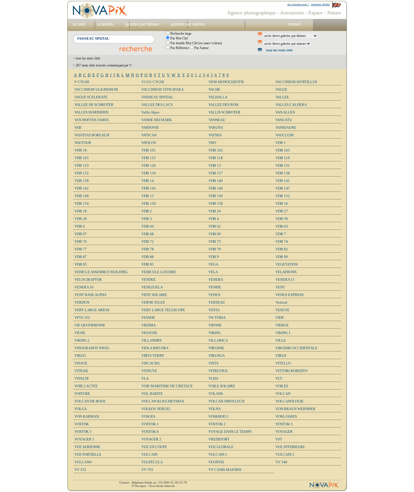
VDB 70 (80, 241)
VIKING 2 (82, 340)
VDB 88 (147, 257)
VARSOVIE (150, 127)
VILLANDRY (151, 340)
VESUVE (282, 310)
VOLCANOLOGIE (289, 401)
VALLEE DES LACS (157, 105)
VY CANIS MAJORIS (224, 469)
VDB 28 (80, 219)
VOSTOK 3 (284, 424)
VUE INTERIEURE (290, 447)
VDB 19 (80, 211)
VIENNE (215, 325)
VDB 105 (81, 158)
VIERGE (282, 325)
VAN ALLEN (285, 112)
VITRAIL (81, 371)
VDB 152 (282, 196)
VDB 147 (282, 188)
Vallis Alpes (150, 112)
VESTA (214, 310)
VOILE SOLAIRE (221, 386)
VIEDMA (148, 325)
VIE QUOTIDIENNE (89, 325)
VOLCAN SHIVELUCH (226, 401)
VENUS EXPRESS (289, 295)
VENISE (214, 287)
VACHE (214, 89)
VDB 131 (282, 165)
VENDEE (148, 279)
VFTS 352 (82, 317)
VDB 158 (215, 203)
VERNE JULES (153, 302)
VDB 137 (215, 173)
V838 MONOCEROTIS (226, 82)
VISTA (213, 363)
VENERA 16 (84, 287)
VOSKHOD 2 (218, 416)
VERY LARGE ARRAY (92, 310)
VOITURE (82, 393)
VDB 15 (147, 196)
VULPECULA (152, 462)
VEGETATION (286, 264)
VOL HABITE (152, 393)
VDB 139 (81, 181)
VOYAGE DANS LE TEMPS (229, 431)
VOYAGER (284, 431)
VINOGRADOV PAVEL (92, 348)
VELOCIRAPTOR (88, 279)
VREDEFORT (219, 439)
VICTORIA (217, 317)
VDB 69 (214, 234)
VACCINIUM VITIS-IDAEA (162, 89)
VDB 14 (147, 181)
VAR (77, 127)
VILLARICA (218, 340)
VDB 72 (147, 241)
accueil (79, 24)
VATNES (215, 135)
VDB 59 (281, 219)
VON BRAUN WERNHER (295, 409)
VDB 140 (215, 181)
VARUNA (215, 127)
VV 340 (281, 462)
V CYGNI (81, 82)
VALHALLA (217, 97)
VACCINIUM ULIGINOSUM (96, 89)
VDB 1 (280, 143)
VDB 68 (147, 234)
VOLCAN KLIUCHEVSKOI (162, 401)
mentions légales (320, 4)
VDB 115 (148, 158)
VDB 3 (146, 219)
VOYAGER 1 (84, 439)
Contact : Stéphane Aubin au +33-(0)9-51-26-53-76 (153, 482)
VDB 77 (80, 249)
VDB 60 (147, 226)
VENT (280, 287)
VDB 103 (282, 150)
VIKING (214, 333)
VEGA (213, 264)
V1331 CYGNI (152, 82)
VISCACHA (150, 363)
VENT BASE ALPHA (90, 295)
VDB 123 (81, 165)
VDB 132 (81, 173)
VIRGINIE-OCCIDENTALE (296, 348)
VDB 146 (215, 188)
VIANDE (148, 317)
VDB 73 (214, 241)
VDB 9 (213, 257)
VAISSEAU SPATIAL (157, 97)
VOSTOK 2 (217, 424)
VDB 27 (281, 211)
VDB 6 (79, 226)
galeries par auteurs (188, 24)
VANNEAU (216, 120)
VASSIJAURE (285, 127)
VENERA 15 (285, 279)
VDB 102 (215, 150)
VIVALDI (81, 378)
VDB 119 (282, 158)
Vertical (281, 302)
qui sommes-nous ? (298, 4)
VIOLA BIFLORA (154, 348)
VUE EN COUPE (154, 447)
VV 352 (80, 469)
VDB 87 (80, 257)
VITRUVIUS (218, 371)
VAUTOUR (82, 143)
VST (278, 439)
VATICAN (149, 135)
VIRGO (80, 355)
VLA (145, 378)
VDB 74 (281, 241)
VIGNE (79, 333)
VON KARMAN (86, 416)
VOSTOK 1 (150, 424)
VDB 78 (147, 249)
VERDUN (81, 302)
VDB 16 (281, 203)
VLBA (213, 378)
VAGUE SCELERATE (91, 97)
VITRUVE (149, 371)
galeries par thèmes (142, 24)
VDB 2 (146, 211)
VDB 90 (281, 257)
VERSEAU (216, 302)
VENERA (215, 279)
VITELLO (283, 363)
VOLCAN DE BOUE (90, 401)
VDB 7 (280, 234)
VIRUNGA (216, 355)
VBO (212, 143)
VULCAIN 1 (217, 454)
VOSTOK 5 (83, 431)
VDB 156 (148, 203)
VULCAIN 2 (284, 454)
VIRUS (280, 355)
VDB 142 (81, 188)
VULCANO (83, 462)
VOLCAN (282, 393)
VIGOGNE (149, 333)
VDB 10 (80, 150)
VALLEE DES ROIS (223, 105)
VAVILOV (148, 143)
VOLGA (80, 409)
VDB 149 (81, 196)
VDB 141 (282, 181)
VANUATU (283, 120)
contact (294, 24)
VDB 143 (148, 188)
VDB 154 (81, 203)
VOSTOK (81, 424)
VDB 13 (214, 165)
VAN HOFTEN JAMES (91, 120)
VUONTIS (216, 462)
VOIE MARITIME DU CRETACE (167, 386)
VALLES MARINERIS (91, 112)
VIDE (279, 317)
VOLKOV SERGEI (155, 409)
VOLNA (214, 409)
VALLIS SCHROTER (224, 112)
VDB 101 (148, 150)
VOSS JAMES (286, 416)
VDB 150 (215, 196)
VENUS (214, 295)
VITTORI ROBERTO (291, 371)
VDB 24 (214, 211)
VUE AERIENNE (87, 447)
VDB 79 (214, 249)
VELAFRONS (286, 272)
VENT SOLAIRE (154, 295)
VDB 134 (148, 173)
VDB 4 (213, 219)
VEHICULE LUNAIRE (158, 272)
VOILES (281, 386)
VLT (278, 378)
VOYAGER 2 (151, 439)
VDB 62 (214, 226)
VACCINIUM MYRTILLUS (296, 82)
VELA (213, 272)
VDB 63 (281, 226)
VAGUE (281, 89)
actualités (105, 24)
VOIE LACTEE (86, 386)
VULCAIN (149, 454)
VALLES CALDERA (291, 105)
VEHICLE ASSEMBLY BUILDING (101, 272)
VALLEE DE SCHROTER (93, 105)
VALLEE (282, 97)
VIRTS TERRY (152, 355)
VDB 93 (80, 264)
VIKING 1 (283, 333)
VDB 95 (147, 264)
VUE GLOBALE (220, 447)
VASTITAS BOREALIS (91, 135)
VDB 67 (80, 234)
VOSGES (148, 416)
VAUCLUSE (284, 135)
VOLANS (215, 393)
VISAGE (80, 363)
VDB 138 (282, 173)
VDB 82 (281, 249)
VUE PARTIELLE (87, 454)
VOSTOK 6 (150, 431)
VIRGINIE (216, 348)
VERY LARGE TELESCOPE (163, 310)
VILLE (280, 340)
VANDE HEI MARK (156, 120)
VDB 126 (148, 165)
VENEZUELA (152, 287)
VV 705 (147, 469)
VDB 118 (215, 158)
